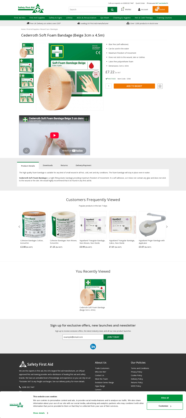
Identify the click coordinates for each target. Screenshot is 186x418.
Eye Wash (104, 17)
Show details (39, 413)
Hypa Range (100, 386)
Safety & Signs (55, 17)
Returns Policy (137, 382)
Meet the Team (101, 379)
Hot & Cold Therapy (144, 17)
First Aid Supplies (37, 17)
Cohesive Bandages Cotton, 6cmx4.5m (31, 241)
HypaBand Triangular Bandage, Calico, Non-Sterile (122, 241)
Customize (163, 406)
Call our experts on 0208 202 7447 (121, 3)
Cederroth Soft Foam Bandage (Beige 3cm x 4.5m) (92, 308)
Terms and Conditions (140, 368)
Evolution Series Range (104, 382)
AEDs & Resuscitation (86, 17)
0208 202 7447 (28, 387)
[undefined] (69, 77)
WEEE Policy (136, 386)
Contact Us (99, 375)
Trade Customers (102, 368)
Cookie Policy (136, 375)
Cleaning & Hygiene (122, 17)
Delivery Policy (137, 379)
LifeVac (69, 17)
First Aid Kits (19, 17)
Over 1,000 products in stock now (144, 23)
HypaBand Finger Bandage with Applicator (152, 241)
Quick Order (140, 3)
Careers (98, 389)
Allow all (165, 398)
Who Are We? (100, 372)
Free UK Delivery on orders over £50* (45, 23)
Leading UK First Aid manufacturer (94, 23)
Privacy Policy (136, 372)
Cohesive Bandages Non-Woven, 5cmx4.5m (63, 241)
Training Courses (164, 17)
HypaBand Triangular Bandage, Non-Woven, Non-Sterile (92, 241)
